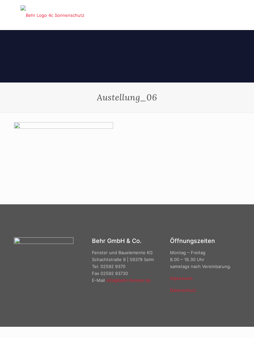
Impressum (181, 278)
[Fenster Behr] (52, 15)
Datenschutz (183, 290)
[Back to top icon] (222, 324)
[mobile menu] (229, 14)
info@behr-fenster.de (128, 280)
